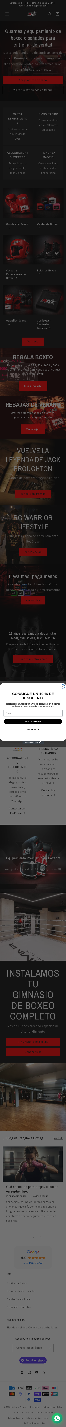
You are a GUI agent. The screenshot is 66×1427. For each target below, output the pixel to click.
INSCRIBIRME (33, 721)
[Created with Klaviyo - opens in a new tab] (33, 742)
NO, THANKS (33, 729)
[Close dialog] (63, 687)
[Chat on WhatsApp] (57, 1418)
